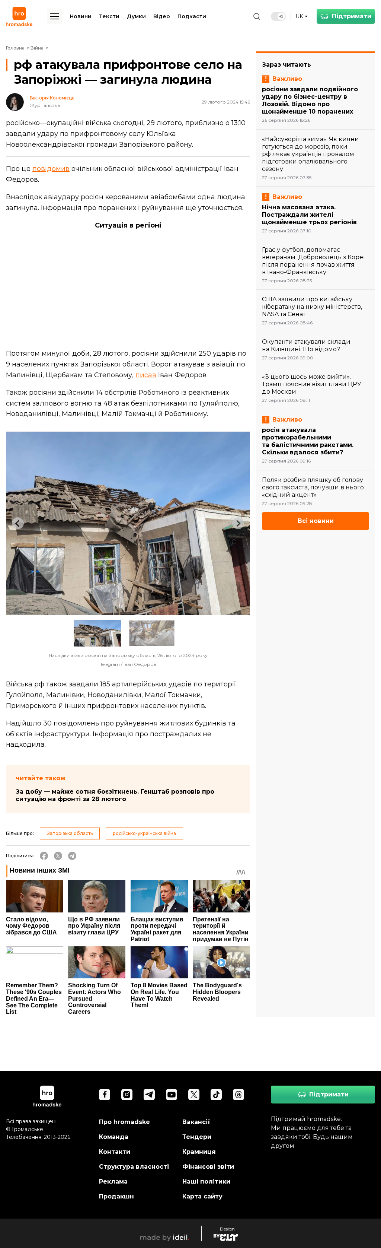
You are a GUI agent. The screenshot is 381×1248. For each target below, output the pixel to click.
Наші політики (206, 1181)
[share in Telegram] (72, 856)
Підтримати (351, 16)
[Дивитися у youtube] (171, 1094)
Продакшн (116, 1196)
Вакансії (196, 1121)
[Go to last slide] (18, 523)
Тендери (196, 1136)
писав (145, 375)
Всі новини (316, 520)
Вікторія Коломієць (52, 98)
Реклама (113, 1181)
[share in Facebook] (44, 856)
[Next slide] (238, 523)
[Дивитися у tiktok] (216, 1094)
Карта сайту (202, 1196)
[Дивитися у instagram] (126, 1094)
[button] (97, 633)
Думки (136, 16)
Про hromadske (124, 1121)
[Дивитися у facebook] (104, 1094)
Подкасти (191, 16)
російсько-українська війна (144, 833)
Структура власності (134, 1166)
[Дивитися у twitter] (193, 1094)
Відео (161, 16)
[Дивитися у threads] (238, 1094)
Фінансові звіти (208, 1166)
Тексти (109, 16)
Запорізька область (70, 833)
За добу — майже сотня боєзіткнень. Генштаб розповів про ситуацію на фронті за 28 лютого (115, 795)
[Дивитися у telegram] (149, 1094)
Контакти (114, 1151)
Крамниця (199, 1151)
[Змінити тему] (278, 16)
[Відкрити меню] (54, 16)
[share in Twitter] (58, 856)
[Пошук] (256, 16)
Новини (81, 16)
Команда (113, 1136)
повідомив (51, 169)
